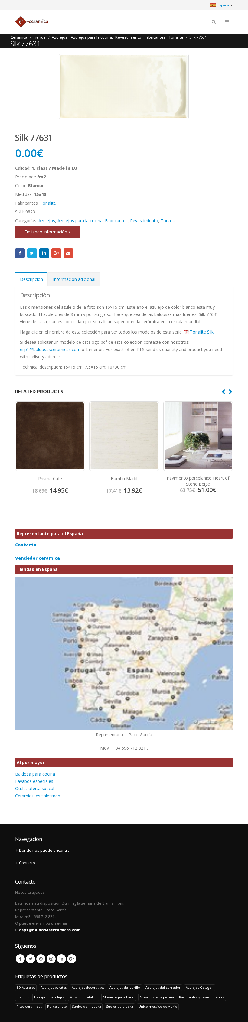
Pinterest (40, 958)
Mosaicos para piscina (157, 997)
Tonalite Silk (202, 332)
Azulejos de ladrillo (124, 987)
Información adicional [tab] (74, 279)
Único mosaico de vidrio (158, 1006)
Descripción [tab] (31, 279)
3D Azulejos (26, 987)
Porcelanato (57, 1006)
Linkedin (61, 958)
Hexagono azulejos (49, 997)
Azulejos (46, 220)
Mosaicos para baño (118, 997)
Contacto (25, 545)
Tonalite (48, 203)
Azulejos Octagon (200, 987)
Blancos (23, 997)
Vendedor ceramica (37, 558)
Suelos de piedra (119, 1006)
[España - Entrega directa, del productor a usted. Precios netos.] (31, 22)
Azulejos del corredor (163, 987)
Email (68, 253)
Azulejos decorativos (88, 987)
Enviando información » (47, 232)
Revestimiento (144, 220)
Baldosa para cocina (35, 774)
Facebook (20, 253)
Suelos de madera (86, 1006)
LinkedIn (44, 253)
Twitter (32, 253)
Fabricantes (116, 220)
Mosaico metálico (84, 997)
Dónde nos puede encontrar (45, 850)
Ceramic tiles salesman (37, 796)
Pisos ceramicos (29, 1006)
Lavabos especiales (34, 781)
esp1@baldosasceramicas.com (50, 349)
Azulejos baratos (54, 987)
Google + (56, 253)
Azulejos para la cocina (80, 220)
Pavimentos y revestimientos (201, 997)
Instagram (51, 958)
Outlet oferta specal (34, 788)
